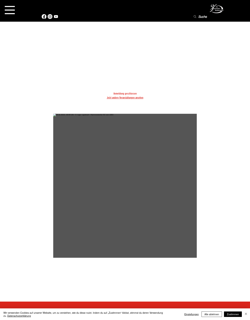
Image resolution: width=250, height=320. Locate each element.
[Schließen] (246, 314)
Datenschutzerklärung (19, 315)
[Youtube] (56, 16)
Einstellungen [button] (191, 314)
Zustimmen (233, 314)
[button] (10, 10)
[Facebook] (44, 16)
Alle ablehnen (211, 314)
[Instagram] (50, 16)
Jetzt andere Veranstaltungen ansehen (125, 97)
